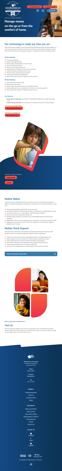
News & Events (31, 411)
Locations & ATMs (31, 397)
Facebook (31, 445)
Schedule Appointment (37, 392)
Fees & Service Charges (31, 414)
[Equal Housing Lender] (29, 455)
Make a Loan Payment (31, 409)
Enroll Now (11, 177)
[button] (31, 254)
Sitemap (31, 421)
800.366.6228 (30, 376)
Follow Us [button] (31, 430)
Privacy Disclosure (31, 419)
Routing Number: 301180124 (31, 416)
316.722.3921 (30, 370)
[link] (38, 455)
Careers (31, 400)
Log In (9, 182)
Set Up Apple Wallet (15, 108)
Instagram (31, 435)
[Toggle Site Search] (42, 10)
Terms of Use (37, 424)
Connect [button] (31, 389)
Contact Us (31, 395)
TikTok (37, 440)
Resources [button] (31, 405)
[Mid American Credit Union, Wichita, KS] (13, 9)
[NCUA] (23, 455)
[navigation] (37, 10)
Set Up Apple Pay (13, 115)
